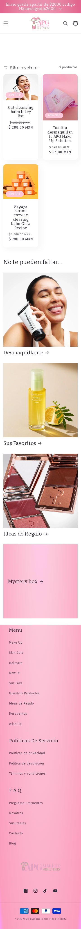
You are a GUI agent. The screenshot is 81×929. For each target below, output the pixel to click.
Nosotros (16, 813)
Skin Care (16, 653)
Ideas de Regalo (22, 534)
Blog (12, 843)
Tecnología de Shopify (55, 919)
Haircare (15, 663)
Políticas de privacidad (27, 753)
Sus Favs (15, 683)
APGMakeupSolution (33, 919)
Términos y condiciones (27, 774)
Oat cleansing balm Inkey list (20, 111)
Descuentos (18, 714)
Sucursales (17, 823)
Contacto (16, 833)
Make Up (15, 643)
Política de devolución (26, 763)
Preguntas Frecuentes (26, 803)
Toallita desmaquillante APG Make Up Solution (60, 134)
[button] (6, 23)
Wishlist (15, 724)
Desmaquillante (23, 353)
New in (14, 673)
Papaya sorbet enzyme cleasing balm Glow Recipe (21, 217)
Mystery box (23, 581)
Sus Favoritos (19, 443)
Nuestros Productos (24, 693)
